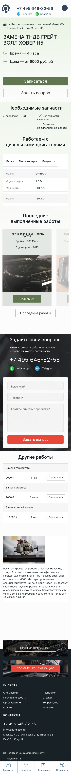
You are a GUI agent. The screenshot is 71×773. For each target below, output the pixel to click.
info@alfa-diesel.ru (14, 729)
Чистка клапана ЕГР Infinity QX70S (27, 235)
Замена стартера (16, 487)
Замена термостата (18, 467)
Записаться (35, 81)
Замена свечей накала (19, 507)
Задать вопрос (35, 92)
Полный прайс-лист (35, 648)
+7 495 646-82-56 (35, 9)
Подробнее (27, 299)
